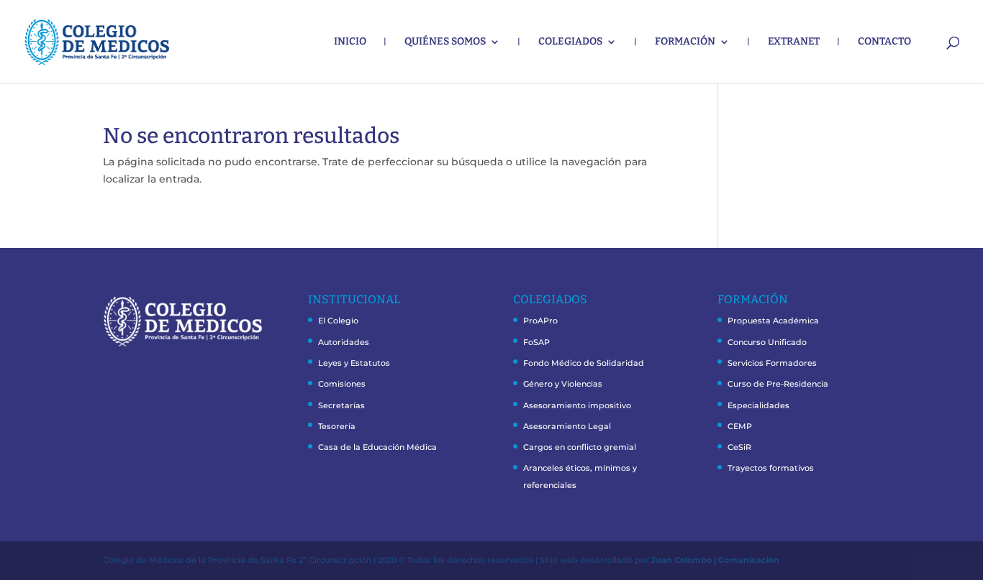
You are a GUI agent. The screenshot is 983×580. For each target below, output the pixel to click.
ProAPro (540, 321)
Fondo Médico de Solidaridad (583, 363)
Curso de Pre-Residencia (778, 384)
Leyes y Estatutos (354, 363)
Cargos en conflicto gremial (579, 447)
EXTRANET (794, 42)
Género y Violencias (562, 384)
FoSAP (536, 342)
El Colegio (338, 321)
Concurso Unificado (767, 342)
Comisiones (342, 384)
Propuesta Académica (773, 321)
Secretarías (341, 405)
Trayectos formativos (771, 468)
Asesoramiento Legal (567, 426)
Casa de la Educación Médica (377, 447)
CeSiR (739, 447)
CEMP (740, 426)
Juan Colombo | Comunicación (715, 560)
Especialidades (758, 405)
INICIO (350, 42)
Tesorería (336, 426)
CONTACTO (884, 42)
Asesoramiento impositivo (577, 405)
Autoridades (343, 342)
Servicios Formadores (772, 363)
